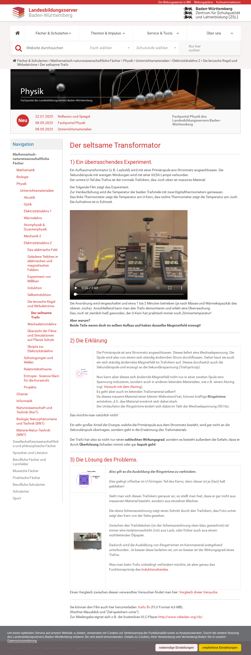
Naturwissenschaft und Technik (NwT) (34, 410)
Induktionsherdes (154, 569)
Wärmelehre (33, 218)
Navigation (23, 144)
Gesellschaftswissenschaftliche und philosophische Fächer (36, 444)
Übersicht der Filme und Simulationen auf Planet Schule (41, 335)
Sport (17, 498)
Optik (28, 204)
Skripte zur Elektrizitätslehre (40, 349)
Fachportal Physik (71, 123)
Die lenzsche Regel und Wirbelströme (41, 304)
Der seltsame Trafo (41, 315)
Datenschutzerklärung (22, 641)
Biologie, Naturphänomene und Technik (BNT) (36, 421)
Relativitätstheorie (37, 369)
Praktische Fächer (26, 478)
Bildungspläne (203, 2)
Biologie (22, 177)
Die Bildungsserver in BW (174, 2)
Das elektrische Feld (42, 250)
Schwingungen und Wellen (38, 360)
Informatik (24, 401)
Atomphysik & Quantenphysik (35, 227)
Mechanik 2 (32, 236)
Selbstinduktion (39, 295)
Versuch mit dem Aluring (122, 387)
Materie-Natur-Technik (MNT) (33, 432)
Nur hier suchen (195, 48)
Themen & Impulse (106, 33)
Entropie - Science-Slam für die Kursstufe (41, 378)
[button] (17, 33)
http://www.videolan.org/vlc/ (180, 617)
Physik (128, 61)
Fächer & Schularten (52, 33)
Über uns (214, 33)
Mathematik (25, 170)
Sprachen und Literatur (30, 453)
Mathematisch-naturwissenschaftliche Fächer (85, 61)
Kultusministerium (228, 2)
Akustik (29, 197)
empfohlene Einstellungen (220, 647)
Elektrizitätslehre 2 (186, 61)
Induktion (34, 288)
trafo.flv (144, 607)
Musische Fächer (25, 471)
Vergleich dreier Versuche (198, 592)
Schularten (21, 491)
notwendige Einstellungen (176, 647)
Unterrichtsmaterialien (153, 61)
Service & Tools (160, 33)
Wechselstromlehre (41, 324)
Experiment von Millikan (39, 279)
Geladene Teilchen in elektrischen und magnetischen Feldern (42, 263)
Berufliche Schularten (29, 484)
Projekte (30, 387)
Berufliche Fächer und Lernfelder (29, 462)
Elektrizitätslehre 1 (38, 211)
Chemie (22, 394)
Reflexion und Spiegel (74, 116)
